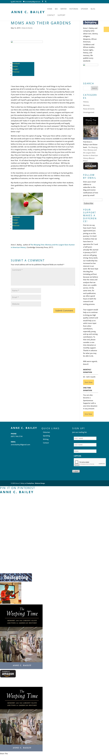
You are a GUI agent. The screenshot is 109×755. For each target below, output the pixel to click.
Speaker (84, 9)
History (86, 102)
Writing (45, 439)
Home (49, 9)
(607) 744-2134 (16, 436)
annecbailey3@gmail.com (20, 444)
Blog (93, 9)
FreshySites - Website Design (36, 483)
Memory (86, 105)
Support (61, 15)
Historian (73, 9)
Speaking (46, 436)
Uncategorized (88, 112)
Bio (56, 9)
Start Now (88, 382)
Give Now (88, 414)
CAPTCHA (77, 456)
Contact (51, 15)
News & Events (27, 28)
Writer (63, 9)
